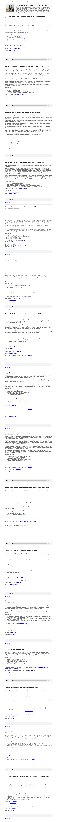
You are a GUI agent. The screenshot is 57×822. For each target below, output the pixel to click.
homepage (12, 52)
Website (11, 241)
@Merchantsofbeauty (9, 712)
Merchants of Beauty (29, 711)
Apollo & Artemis (18, 48)
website (26, 32)
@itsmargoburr (11, 755)
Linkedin (23, 240)
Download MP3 (7, 108)
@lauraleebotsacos (12, 50)
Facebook (18, 240)
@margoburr (11, 757)
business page (19, 45)
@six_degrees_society (13, 801)
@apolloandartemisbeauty (13, 808)
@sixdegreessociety (12, 803)
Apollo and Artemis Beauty (22, 245)
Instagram (14, 43)
